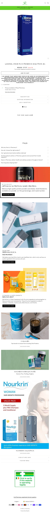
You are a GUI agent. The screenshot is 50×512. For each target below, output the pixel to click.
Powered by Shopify (25, 510)
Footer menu (24, 460)
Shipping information (25, 99)
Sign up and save (24, 457)
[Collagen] (25, 326)
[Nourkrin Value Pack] (25, 414)
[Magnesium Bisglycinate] (25, 360)
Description (25, 96)
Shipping (23, 69)
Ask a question (25, 102)
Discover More (8, 194)
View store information (10, 92)
